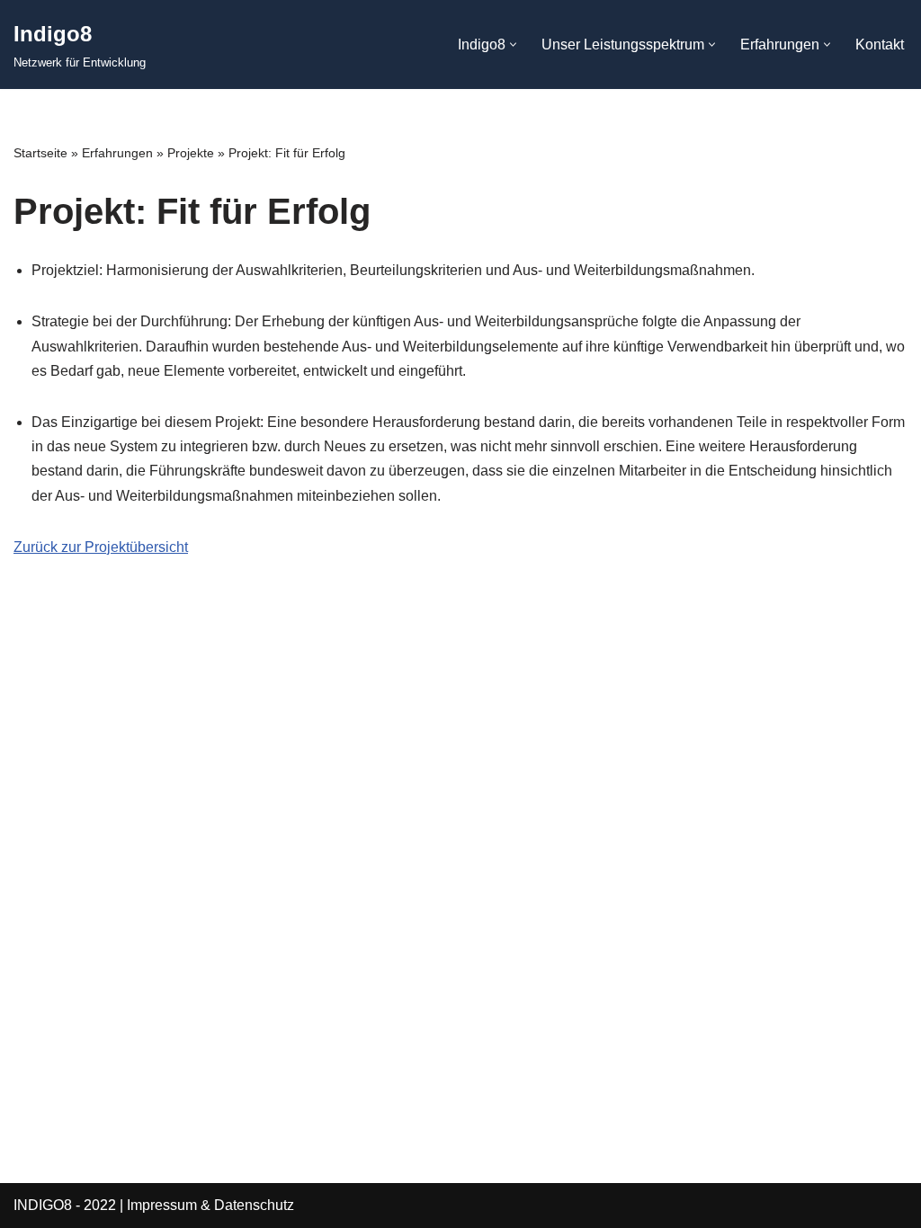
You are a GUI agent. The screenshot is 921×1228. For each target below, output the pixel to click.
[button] (513, 44)
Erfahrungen (117, 153)
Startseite (40, 153)
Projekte (190, 153)
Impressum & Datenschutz (210, 1205)
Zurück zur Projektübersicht (100, 547)
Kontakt (879, 44)
